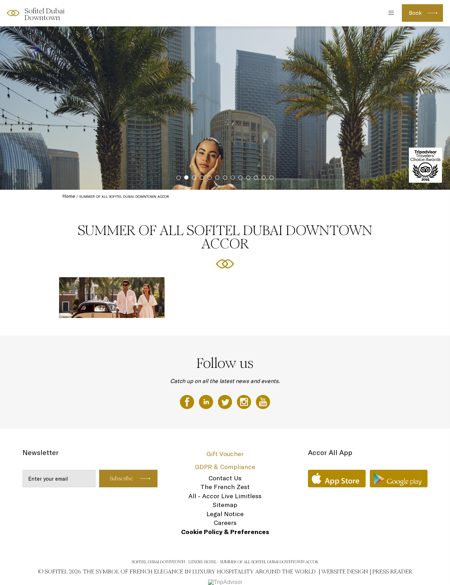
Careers (225, 523)
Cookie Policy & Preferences (225, 532)
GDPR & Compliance (225, 467)
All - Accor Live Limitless (225, 496)
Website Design (344, 571)
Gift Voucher (225, 454)
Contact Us (225, 478)
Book (415, 12)
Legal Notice (225, 514)
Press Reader (392, 571)
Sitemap (225, 505)
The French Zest (225, 487)
